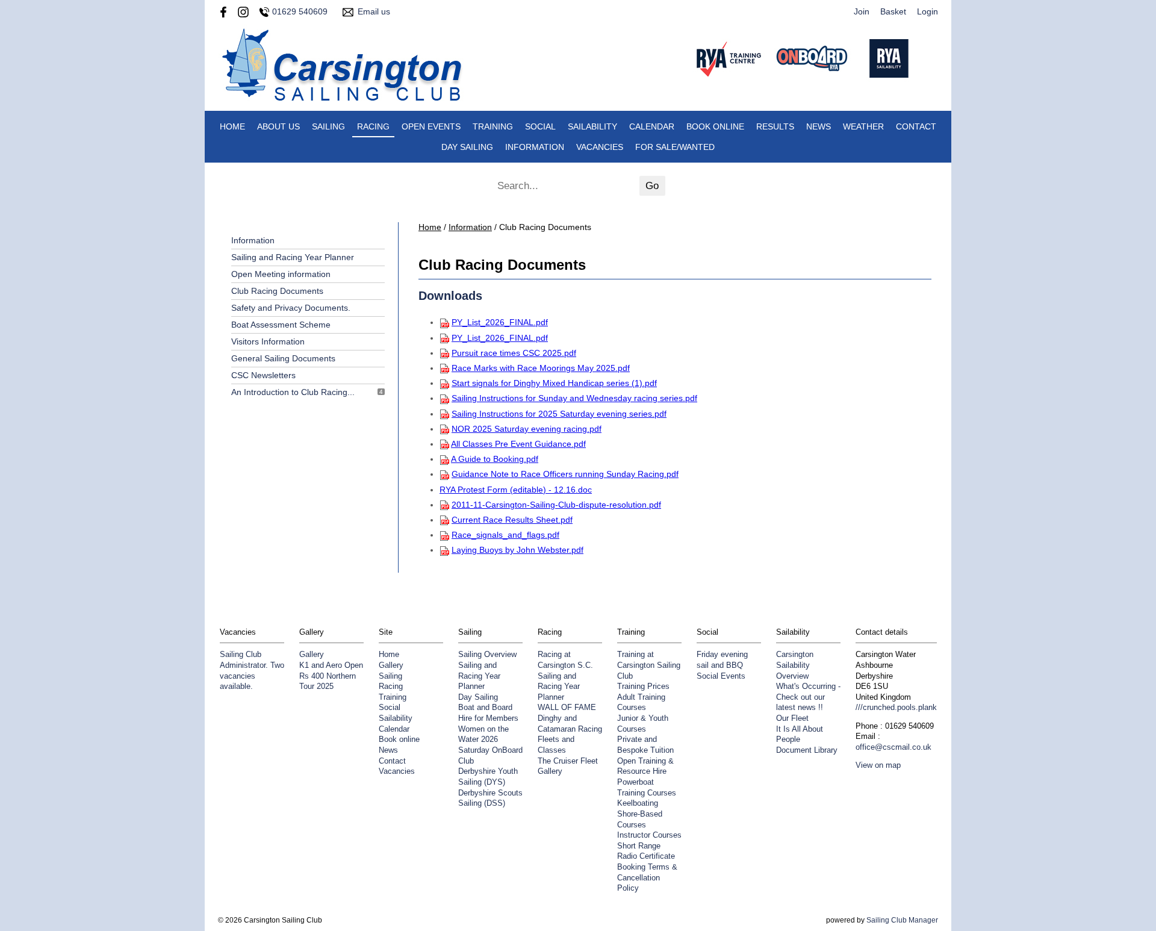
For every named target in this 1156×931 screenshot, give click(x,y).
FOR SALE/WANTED (675, 147)
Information (534, 147)
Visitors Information (268, 341)
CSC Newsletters (263, 375)
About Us (278, 126)
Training (493, 126)
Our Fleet (792, 718)
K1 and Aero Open (331, 665)
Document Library (806, 750)
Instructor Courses (649, 835)
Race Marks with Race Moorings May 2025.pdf (541, 368)
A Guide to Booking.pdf (494, 459)
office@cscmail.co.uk (893, 747)
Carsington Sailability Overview (794, 665)
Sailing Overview (487, 654)
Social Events (721, 676)
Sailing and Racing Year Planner (292, 257)
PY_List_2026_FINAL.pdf (500, 322)
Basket (893, 11)
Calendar (651, 126)
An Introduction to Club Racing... (293, 392)
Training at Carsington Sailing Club (648, 665)
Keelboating (637, 803)
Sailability (592, 126)
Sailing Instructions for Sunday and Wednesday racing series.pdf (574, 398)
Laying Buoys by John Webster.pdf (517, 550)
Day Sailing (467, 147)
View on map (878, 765)
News (818, 126)
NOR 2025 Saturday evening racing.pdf (526, 429)
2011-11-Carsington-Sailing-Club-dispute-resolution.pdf (556, 504)
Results (775, 126)
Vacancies (599, 147)
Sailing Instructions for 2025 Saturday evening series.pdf (559, 414)
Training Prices (643, 686)
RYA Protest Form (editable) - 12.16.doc (516, 489)
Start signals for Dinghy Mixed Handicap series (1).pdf (554, 383)
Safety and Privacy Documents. (290, 308)
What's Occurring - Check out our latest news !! (808, 697)
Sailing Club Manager (902, 920)
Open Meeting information (281, 274)
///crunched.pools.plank (896, 707)
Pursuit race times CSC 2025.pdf (514, 353)
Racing (373, 126)
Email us (374, 11)
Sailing (328, 126)
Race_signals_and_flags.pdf (505, 535)
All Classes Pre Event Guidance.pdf (518, 444)
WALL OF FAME (567, 707)
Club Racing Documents (277, 291)
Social (540, 126)
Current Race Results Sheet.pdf (512, 520)
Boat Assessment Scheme (281, 324)
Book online (715, 126)
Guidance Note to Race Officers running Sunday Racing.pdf (565, 474)
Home (232, 126)
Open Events (431, 126)
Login (927, 11)
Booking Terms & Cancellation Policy (647, 877)
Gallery (311, 654)
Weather (863, 126)
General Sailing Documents (283, 358)
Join (861, 11)
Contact (916, 126)
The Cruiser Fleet (568, 761)
